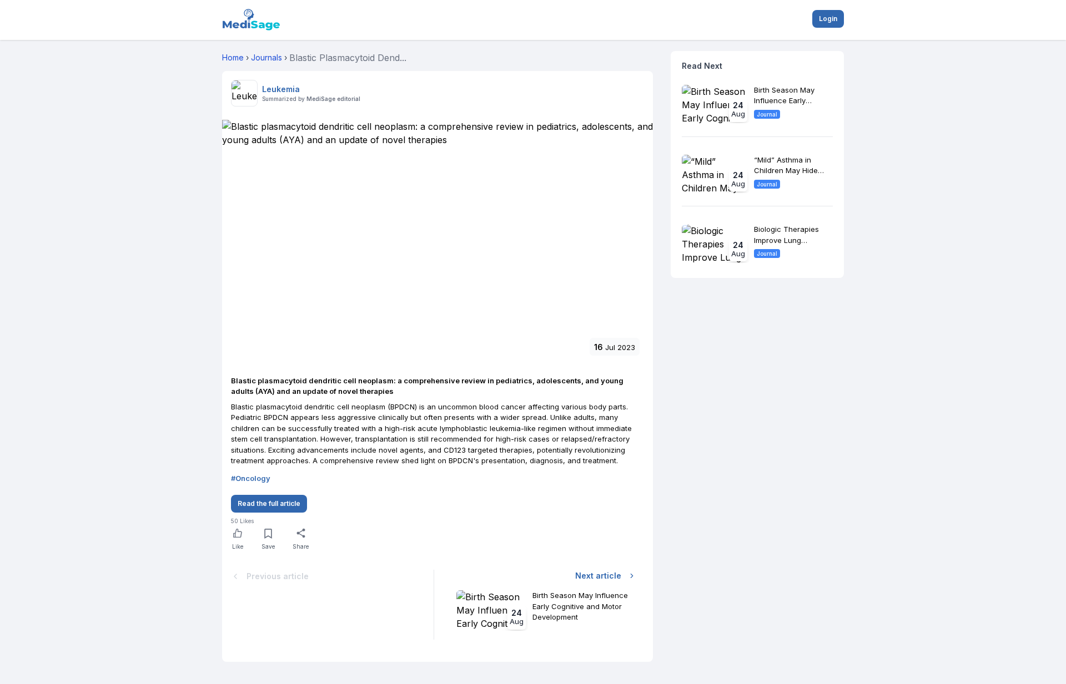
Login (828, 18)
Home (233, 57)
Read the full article (269, 503)
